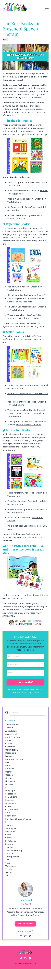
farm (8, 765)
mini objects (11, 796)
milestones (10, 793)
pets (7, 812)
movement (10, 803)
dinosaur (9, 756)
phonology (10, 815)
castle (8, 743)
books (5, 39)
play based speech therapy (19, 819)
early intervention (14, 759)
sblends (9, 825)
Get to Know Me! (26, 924)
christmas (10, 746)
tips (7, 859)
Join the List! (25, 682)
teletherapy (11, 847)
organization (11, 809)
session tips (11, 831)
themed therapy (13, 850)
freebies (9, 768)
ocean (8, 806)
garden (9, 775)
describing (10, 753)
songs (8, 834)
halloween (10, 781)
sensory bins (11, 828)
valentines (10, 866)
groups (9, 778)
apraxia (9, 727)
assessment (11, 734)
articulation (11, 731)
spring (8, 837)
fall (7, 762)
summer (9, 844)
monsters (9, 800)
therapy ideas (12, 856)
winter (8, 872)
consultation (11, 749)
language (10, 790)
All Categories (12, 724)
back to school (12, 737)
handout (9, 784)
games (8, 771)
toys (7, 863)
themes (9, 853)
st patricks (10, 841)
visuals (8, 869)
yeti (7, 875)
